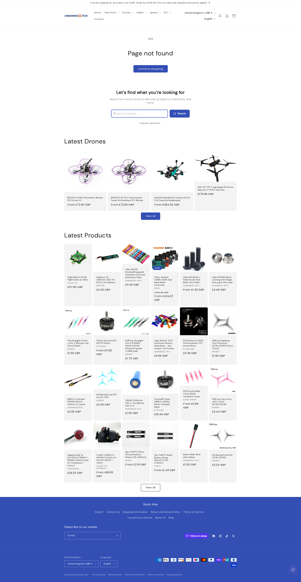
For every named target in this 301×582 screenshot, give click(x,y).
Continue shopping (150, 68)
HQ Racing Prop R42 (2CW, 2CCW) (222, 456)
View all (151, 216)
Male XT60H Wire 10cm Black (192, 456)
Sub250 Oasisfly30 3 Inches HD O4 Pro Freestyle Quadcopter (172, 199)
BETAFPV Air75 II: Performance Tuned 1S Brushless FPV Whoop (127, 199)
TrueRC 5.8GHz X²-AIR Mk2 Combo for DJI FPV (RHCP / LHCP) (106, 459)
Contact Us (113, 512)
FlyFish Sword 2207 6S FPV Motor (106, 341)
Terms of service (156, 574)
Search (181, 113)
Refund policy (115, 574)
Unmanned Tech (81, 575)
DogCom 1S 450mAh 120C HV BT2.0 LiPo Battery (105, 280)
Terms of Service (193, 512)
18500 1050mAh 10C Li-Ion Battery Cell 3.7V (134, 403)
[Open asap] (293, 569)
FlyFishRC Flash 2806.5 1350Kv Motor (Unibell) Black (162, 403)
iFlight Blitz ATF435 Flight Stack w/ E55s (77, 278)
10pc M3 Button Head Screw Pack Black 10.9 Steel (192, 280)
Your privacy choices (139, 517)
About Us (160, 517)
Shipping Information (135, 512)
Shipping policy (174, 574)
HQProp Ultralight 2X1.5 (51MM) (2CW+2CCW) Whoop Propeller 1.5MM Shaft (134, 345)
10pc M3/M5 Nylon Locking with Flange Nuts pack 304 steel (222, 280)
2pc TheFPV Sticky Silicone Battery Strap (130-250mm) (135, 455)
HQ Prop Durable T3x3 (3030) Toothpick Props (191, 394)
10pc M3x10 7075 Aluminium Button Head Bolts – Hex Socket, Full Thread (164, 344)
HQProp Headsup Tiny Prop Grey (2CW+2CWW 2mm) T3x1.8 (222, 344)
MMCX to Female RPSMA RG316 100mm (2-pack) (76, 402)
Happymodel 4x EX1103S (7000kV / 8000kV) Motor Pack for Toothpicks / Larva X (78, 460)
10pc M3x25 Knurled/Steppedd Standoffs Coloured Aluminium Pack (135, 273)
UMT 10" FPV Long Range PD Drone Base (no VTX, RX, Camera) (215, 188)
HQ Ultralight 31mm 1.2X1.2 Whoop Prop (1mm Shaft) (78, 343)
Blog (171, 517)
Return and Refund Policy (165, 512)
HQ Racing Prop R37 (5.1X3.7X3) (106, 396)
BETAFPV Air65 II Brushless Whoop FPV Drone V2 (85, 199)
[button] (111, 12)
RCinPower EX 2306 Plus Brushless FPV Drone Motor (193, 343)
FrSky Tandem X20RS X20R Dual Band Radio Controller (163, 281)
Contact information (135, 574)
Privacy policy (99, 574)
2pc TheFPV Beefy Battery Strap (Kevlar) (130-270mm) (163, 459)
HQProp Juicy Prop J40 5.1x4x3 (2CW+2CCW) (221, 402)
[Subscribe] (117, 535)
